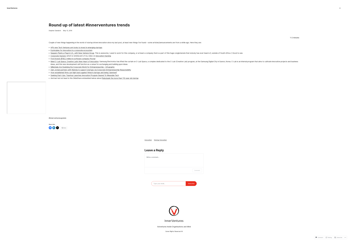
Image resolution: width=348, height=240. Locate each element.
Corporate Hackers (58, 56)
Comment (197, 170)
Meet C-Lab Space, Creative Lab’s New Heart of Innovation (75, 61)
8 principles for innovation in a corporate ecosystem (71, 50)
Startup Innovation (160, 140)
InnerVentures (12, 8)
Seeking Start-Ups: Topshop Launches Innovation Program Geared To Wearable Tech (85, 75)
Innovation (148, 140)
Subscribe (191, 183)
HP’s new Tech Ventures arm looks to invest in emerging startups (76, 47)
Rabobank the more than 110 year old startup (120, 78)
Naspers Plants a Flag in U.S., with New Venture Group (72, 53)
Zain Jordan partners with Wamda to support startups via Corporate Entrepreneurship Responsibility (91, 70)
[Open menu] (340, 8)
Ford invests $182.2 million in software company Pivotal (73, 59)
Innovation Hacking (103, 56)
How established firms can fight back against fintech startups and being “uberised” (84, 73)
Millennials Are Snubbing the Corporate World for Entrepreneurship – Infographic (83, 67)
